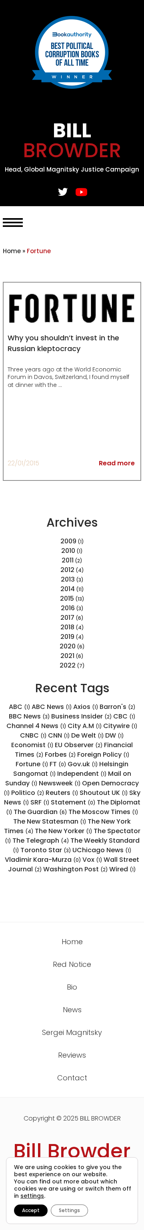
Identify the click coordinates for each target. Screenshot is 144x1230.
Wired (122, 869)
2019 (67, 636)
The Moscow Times (103, 811)
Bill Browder (72, 1151)
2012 (67, 569)
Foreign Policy (103, 754)
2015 (67, 598)
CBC (124, 716)
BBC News (29, 716)
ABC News (52, 706)
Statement (73, 802)
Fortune (32, 764)
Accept (31, 1210)
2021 (67, 655)
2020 (68, 646)
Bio (72, 987)
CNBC (33, 735)
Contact (72, 1078)
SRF (40, 802)
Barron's (118, 706)
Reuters (62, 792)
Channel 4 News (36, 725)
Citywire (120, 725)
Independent (82, 773)
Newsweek (60, 783)
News (72, 1010)
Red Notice (72, 964)
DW (114, 735)
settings (32, 1195)
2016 (68, 608)
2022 (68, 665)
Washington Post (75, 869)
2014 (67, 589)
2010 (68, 550)
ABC (19, 706)
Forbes (60, 754)
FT (58, 764)
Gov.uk (83, 764)
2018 (67, 627)
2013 (68, 579)
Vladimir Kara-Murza (43, 859)
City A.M (85, 725)
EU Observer (79, 745)
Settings (69, 1210)
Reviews (72, 1055)
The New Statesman (49, 821)
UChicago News (102, 850)
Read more (117, 463)
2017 (67, 617)
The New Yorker (63, 831)
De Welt (87, 735)
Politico (27, 792)
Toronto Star (45, 850)
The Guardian (40, 811)
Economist (32, 745)
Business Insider (81, 716)
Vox (92, 859)
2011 (68, 560)
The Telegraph (40, 840)
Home (12, 251)
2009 (68, 541)
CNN (59, 735)
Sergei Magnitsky (72, 1032)
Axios (85, 706)
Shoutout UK (104, 792)
